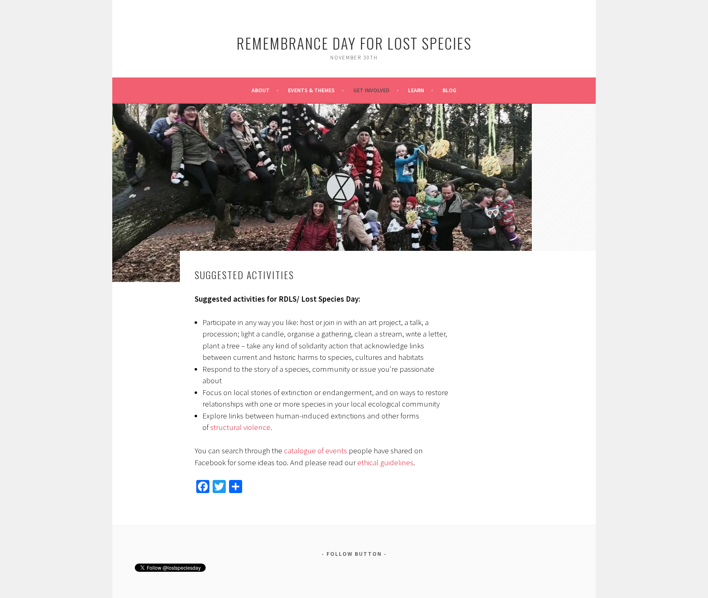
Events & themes (311, 90)
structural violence (240, 427)
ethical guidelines (385, 462)
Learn (416, 90)
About (261, 90)
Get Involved (371, 90)
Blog (449, 90)
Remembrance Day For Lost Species (354, 43)
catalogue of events (315, 450)
